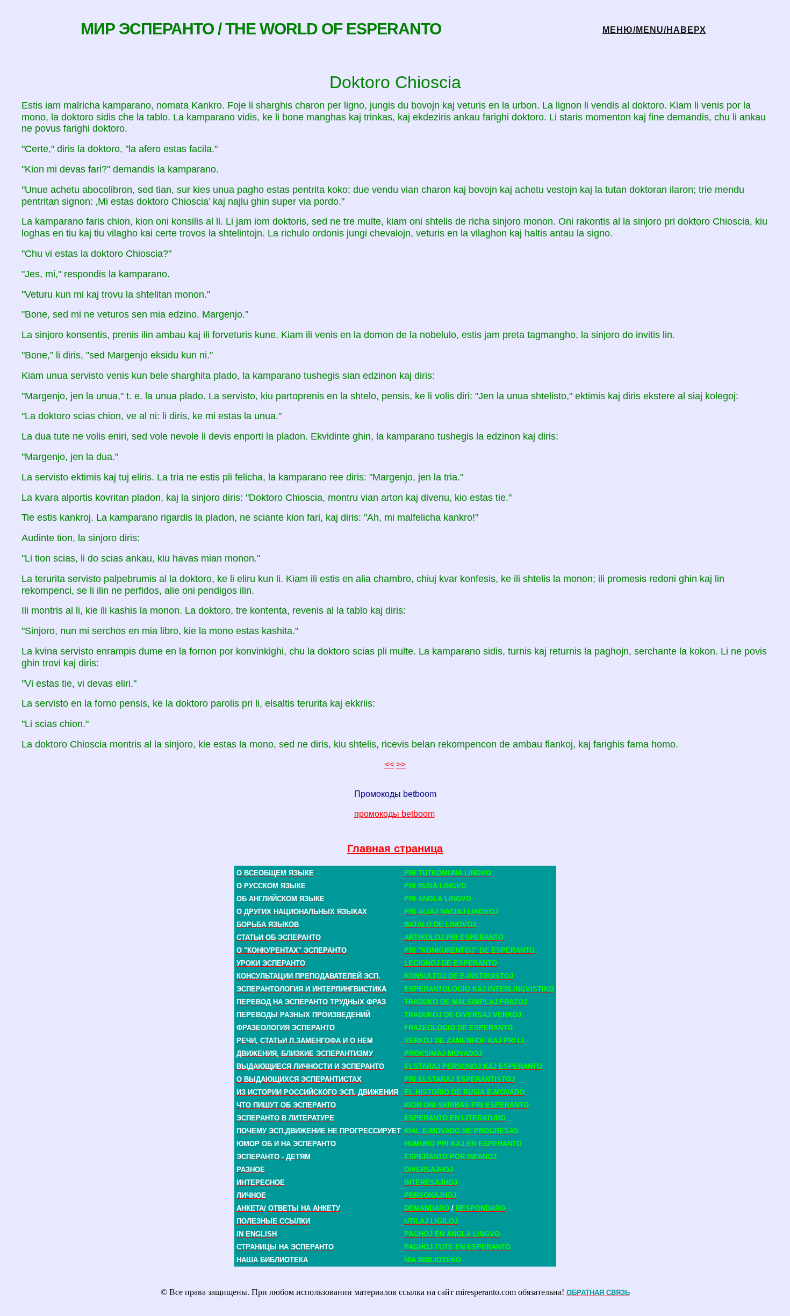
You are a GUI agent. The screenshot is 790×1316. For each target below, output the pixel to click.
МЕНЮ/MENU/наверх (654, 29)
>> (401, 764)
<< (389, 764)
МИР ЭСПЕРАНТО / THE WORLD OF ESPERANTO (261, 29)
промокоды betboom (394, 813)
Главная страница (395, 848)
